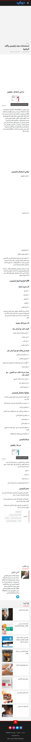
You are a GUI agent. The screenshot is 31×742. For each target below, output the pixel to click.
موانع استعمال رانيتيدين (11, 521)
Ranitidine (18, 512)
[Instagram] (13, 727)
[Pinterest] (10, 727)
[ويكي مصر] (20, 3)
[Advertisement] (15, 25)
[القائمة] (28, 3)
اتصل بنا (18, 732)
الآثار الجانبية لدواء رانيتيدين (15, 515)
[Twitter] (17, 727)
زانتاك (19, 521)
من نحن (23, 732)
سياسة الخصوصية (15, 735)
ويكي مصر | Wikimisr (10, 732)
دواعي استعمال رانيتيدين (16, 518)
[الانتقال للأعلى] (15, 722)
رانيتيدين (7, 518)
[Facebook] (20, 727)
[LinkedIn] (17, 596)
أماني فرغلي (25, 51)
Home (27, 43)
